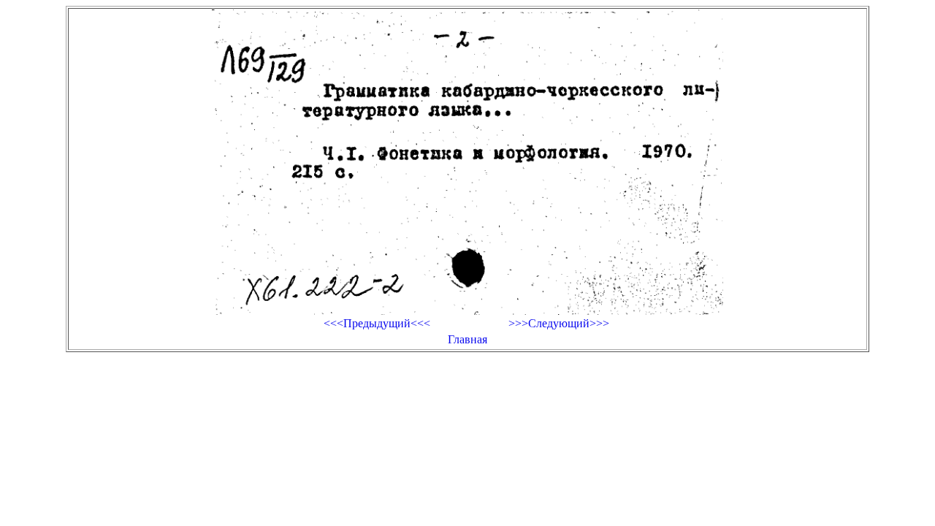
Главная (467, 339)
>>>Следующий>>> (558, 323)
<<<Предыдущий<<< (377, 323)
